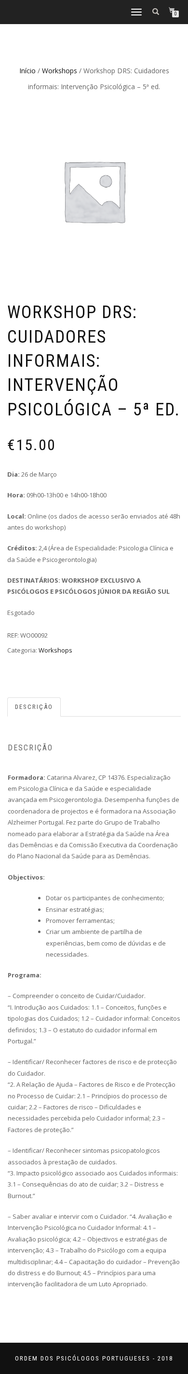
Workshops (59, 70)
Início (27, 70)
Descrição (34, 706)
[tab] (34, 707)
